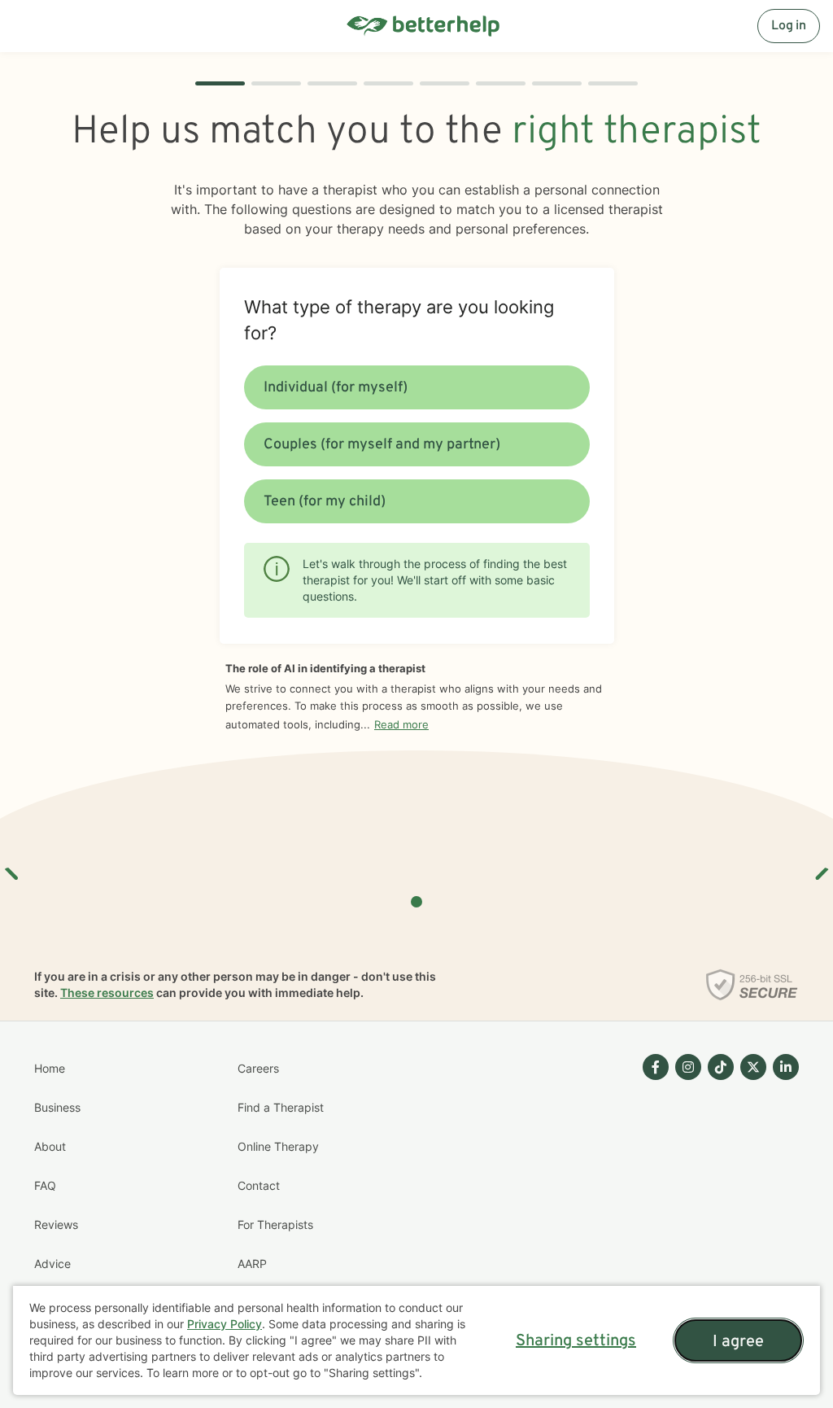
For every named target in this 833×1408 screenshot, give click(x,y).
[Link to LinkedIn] (786, 1067)
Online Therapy (278, 1146)
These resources (107, 992)
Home (49, 1068)
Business (57, 1107)
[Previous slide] (12, 867)
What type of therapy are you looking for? (399, 319)
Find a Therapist (281, 1107)
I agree (738, 1342)
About (50, 1146)
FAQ (45, 1185)
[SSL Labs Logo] (752, 985)
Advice (52, 1263)
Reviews (56, 1224)
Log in (788, 26)
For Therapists (275, 1224)
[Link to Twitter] (753, 1067)
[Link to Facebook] (656, 1067)
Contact (259, 1185)
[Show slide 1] (416, 901)
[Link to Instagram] (688, 1067)
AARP (252, 1263)
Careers (258, 1068)
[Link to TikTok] (721, 1067)
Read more (401, 724)
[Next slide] (821, 867)
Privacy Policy (224, 1324)
